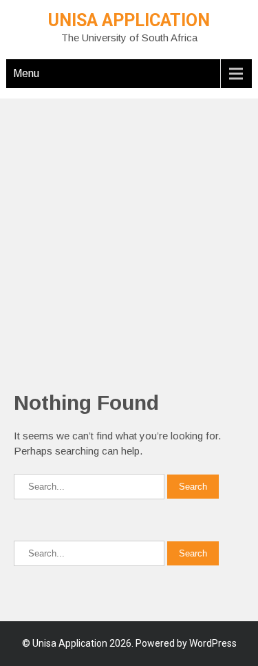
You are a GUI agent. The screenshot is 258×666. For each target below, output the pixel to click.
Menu (26, 73)
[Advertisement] (129, 227)
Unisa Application (129, 20)
